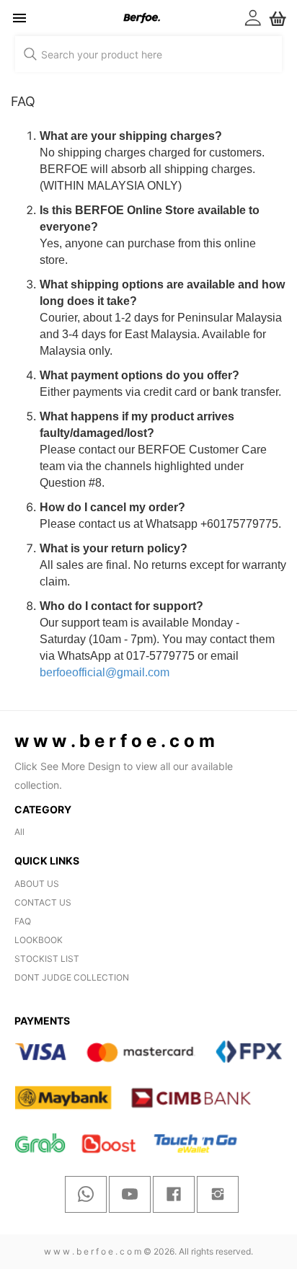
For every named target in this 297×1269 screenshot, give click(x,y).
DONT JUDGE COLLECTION (71, 977)
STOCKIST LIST (46, 958)
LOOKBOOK (38, 939)
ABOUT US (36, 883)
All (19, 831)
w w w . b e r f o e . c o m (92, 1251)
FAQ (22, 921)
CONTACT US (42, 902)
